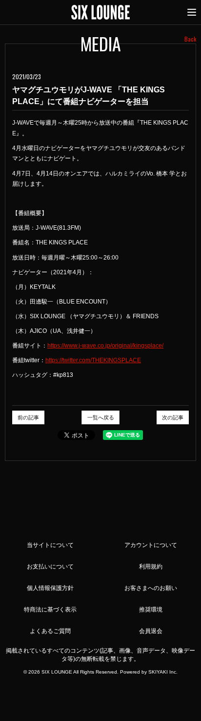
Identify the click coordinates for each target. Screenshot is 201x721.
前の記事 (28, 417)
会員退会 (150, 631)
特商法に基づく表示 (50, 609)
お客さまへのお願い (150, 588)
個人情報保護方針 (50, 588)
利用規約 (150, 566)
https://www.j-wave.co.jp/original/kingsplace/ (105, 345)
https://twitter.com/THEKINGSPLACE (93, 360)
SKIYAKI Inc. (163, 672)
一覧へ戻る (100, 417)
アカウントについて (150, 545)
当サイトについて (50, 545)
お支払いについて (50, 566)
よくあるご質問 (50, 631)
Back (190, 39)
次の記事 (172, 417)
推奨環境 (150, 609)
